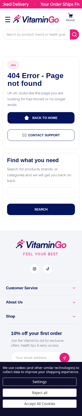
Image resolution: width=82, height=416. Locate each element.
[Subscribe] (64, 358)
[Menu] (8, 19)
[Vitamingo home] (41, 244)
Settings (40, 381)
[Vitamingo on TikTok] (48, 269)
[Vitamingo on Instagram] (34, 269)
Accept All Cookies (39, 403)
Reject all (39, 392)
